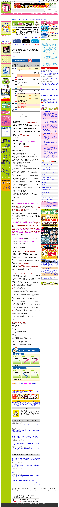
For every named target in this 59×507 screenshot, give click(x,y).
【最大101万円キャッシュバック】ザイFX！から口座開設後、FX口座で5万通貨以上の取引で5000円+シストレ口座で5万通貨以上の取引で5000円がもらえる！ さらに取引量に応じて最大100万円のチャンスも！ (50, 142)
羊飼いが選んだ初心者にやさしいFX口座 (49, 176)
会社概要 (21, 503)
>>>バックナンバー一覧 (36, 482)
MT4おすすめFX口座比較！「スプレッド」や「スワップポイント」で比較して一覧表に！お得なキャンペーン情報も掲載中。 (49, 57)
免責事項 (17, 503)
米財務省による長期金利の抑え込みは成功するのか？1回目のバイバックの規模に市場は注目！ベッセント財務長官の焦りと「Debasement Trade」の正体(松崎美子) (50, 271)
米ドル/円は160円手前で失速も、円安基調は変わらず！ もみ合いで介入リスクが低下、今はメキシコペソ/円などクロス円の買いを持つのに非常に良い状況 (6, 187)
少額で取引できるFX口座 (46, 177)
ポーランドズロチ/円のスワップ (48, 174)
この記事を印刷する (28, 37)
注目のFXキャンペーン (46, 162)
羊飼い (14, 33)
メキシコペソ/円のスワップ (47, 169)
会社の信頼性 (44, 181)
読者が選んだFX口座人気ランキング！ (49, 197)
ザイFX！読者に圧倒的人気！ (6, 65)
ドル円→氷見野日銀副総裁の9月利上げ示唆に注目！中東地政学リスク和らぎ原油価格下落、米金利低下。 (6, 133)
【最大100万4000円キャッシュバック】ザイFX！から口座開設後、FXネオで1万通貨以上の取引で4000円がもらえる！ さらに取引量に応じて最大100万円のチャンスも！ (50, 126)
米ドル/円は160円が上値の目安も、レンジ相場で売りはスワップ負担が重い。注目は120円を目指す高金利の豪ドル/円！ (7, 163)
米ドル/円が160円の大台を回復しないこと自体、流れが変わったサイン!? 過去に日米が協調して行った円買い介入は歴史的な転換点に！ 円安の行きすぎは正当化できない (7, 154)
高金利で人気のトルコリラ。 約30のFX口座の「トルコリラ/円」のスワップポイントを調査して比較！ (49, 42)
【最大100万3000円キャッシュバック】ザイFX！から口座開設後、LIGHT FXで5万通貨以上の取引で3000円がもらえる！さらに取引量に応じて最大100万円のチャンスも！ (50, 148)
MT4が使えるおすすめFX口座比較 (6, 24)
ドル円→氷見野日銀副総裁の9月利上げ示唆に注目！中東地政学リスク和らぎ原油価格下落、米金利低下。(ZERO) (50, 268)
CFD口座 (44, 194)
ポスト (26, 39)
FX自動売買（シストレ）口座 (47, 192)
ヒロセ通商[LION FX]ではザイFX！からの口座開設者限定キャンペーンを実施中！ (30, 19)
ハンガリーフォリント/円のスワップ (48, 172)
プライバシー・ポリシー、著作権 (27, 503)
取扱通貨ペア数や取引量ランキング (48, 179)
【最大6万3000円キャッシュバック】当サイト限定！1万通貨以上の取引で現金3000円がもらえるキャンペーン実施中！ (50, 130)
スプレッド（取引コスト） (47, 164)
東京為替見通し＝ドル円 (6, 40)
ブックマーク (35, 39)
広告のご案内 (43, 503)
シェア (17, 39)
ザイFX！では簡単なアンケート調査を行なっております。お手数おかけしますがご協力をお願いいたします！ (49, 64)
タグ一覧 (39, 503)
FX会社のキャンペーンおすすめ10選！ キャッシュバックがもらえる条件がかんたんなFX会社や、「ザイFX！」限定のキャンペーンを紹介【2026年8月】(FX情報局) (50, 274)
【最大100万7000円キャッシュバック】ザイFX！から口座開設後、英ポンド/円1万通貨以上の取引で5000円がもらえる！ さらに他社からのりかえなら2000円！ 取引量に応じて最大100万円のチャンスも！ (50, 136)
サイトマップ (35, 503)
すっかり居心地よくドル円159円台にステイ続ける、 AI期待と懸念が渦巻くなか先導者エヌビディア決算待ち (6, 122)
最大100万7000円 (6, 44)
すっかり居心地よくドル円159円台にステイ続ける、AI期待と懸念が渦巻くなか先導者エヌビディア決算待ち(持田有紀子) (50, 278)
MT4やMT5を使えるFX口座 (47, 191)
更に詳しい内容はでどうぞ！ (24, 383)
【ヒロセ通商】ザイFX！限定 (26, 44)
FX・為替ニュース (45, 182)
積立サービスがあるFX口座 (47, 187)
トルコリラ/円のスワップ (46, 167)
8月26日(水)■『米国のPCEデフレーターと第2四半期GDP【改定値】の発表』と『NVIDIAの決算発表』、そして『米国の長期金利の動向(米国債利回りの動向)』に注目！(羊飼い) (50, 264)
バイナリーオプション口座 (47, 196)
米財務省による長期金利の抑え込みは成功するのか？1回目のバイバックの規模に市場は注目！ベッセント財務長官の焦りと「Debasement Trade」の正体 (7, 143)
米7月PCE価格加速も (5, 41)
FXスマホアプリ (45, 184)
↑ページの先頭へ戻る (37, 484)
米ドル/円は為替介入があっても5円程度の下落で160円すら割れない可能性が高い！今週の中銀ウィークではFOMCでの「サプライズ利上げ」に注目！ (7, 173)
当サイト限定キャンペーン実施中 (6, 57)
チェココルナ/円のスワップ (47, 171)
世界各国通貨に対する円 (6, 38)
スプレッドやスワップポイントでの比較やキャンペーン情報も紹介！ (6, 32)
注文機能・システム (46, 186)
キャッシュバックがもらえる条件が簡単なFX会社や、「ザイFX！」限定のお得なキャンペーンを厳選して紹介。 (25, 391)
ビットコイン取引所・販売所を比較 (48, 199)
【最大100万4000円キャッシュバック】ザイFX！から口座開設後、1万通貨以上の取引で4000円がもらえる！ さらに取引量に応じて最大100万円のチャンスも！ (50, 122)
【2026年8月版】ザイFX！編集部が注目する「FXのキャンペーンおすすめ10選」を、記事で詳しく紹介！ (49, 60)
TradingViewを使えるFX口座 (47, 189)
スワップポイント (45, 166)
